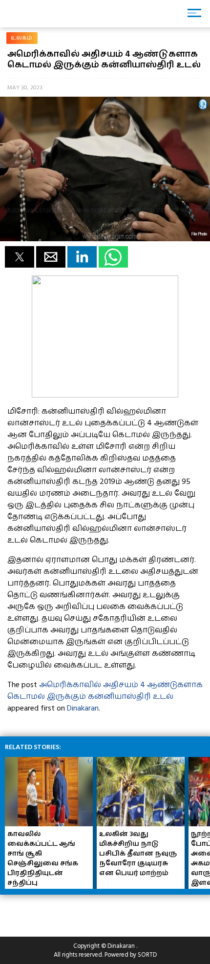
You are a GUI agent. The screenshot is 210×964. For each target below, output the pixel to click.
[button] (19, 257)
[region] (78, 912)
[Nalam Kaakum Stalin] (105, 395)
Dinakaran (83, 708)
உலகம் (22, 38)
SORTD (147, 954)
